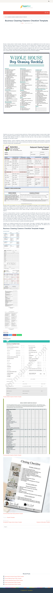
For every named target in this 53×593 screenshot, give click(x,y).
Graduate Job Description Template (43, 521)
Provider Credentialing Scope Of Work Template (14, 580)
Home (6, 16)
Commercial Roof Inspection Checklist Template (12, 455)
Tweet (10, 335)
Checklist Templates (11, 517)
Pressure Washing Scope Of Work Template (13, 578)
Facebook (6, 335)
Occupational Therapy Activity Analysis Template (12, 521)
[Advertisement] (26, 34)
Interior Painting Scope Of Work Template (12, 582)
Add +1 (14, 335)
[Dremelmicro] (26, 6)
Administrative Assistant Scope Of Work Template (14, 576)
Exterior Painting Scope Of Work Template (13, 584)
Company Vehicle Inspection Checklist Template (12, 396)
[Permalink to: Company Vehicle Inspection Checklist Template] (26, 368)
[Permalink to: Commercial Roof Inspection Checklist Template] (26, 426)
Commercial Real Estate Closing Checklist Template (13, 513)
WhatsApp (19, 335)
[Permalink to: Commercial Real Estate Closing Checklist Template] (26, 485)
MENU (47, 12)
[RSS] (49, 1)
